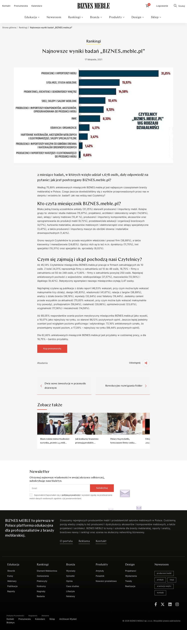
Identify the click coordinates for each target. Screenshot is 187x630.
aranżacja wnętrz (164, 586)
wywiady (160, 593)
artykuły (160, 580)
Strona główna (9, 27)
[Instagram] (177, 604)
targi (172, 580)
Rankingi (23, 27)
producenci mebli (164, 573)
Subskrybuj (102, 488)
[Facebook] (156, 604)
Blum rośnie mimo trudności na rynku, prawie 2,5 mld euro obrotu (54, 443)
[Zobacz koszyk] (148, 6)
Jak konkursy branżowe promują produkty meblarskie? (86, 443)
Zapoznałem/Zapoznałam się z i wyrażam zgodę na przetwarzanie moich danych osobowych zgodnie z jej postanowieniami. (71, 496)
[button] (66, 541)
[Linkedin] (170, 604)
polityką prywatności (71, 495)
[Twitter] (162, 604)
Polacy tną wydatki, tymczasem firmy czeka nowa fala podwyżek (122, 443)
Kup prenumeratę (52, 349)
